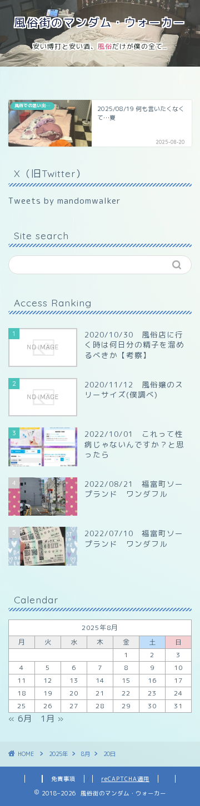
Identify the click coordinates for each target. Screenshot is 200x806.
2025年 (58, 754)
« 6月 (20, 718)
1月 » (52, 718)
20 (73, 693)
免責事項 (63, 779)
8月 (85, 754)
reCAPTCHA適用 (125, 779)
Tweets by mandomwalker (64, 200)
